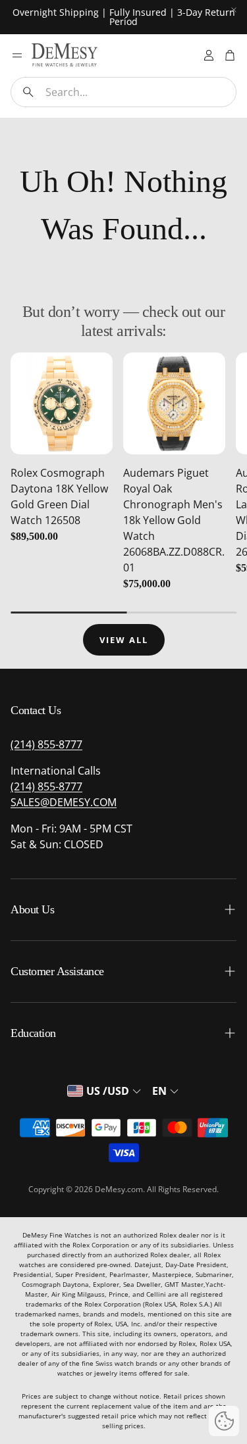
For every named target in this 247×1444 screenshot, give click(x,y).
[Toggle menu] (17, 55)
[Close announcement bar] (234, 10)
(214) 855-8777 (46, 744)
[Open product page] (62, 403)
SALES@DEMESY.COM (64, 802)
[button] (123, 92)
